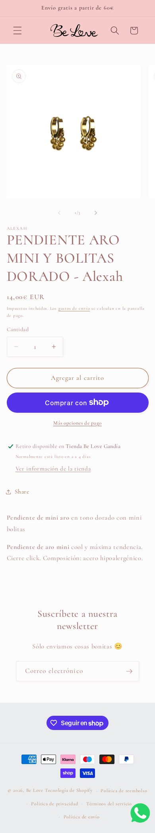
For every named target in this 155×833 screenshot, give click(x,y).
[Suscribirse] (129, 671)
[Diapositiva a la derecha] (96, 212)
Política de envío (82, 817)
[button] (17, 30)
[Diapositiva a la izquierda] (59, 212)
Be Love (34, 790)
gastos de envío (74, 308)
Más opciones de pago (77, 423)
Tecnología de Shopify (69, 790)
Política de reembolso (124, 790)
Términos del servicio (109, 803)
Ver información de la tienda (53, 468)
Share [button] (22, 491)
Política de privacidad (54, 803)
